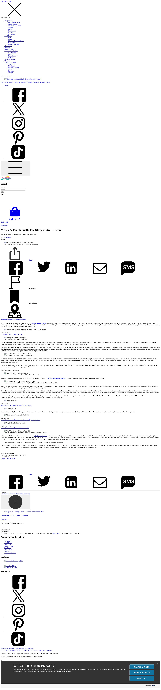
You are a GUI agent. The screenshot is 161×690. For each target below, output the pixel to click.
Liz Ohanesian (7, 237)
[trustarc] (154, 685)
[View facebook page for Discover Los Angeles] (18, 101)
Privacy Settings (15, 650)
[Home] (6, 180)
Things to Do (8, 21)
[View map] (15, 317)
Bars (9, 37)
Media (10, 69)
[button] (157, 664)
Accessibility (49, 650)
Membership (12, 66)
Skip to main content (7, 1)
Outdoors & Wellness (14, 26)
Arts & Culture (12, 24)
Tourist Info (7, 548)
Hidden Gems (12, 31)
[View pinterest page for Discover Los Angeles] (18, 144)
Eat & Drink (8, 36)
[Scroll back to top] (1, 660)
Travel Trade (12, 64)
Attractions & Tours (14, 22)
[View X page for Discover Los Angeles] (18, 115)
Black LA (11, 54)
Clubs (10, 39)
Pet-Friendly (11, 34)
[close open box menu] (15, 16)
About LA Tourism (10, 62)
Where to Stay (8, 49)
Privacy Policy (5, 650)
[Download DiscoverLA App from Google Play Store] (24, 648)
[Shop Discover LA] (15, 220)
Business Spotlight (13, 44)
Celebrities (23, 319)
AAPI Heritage (12, 52)
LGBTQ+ (11, 57)
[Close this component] (15, 502)
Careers (10, 72)
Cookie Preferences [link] (29, 650)
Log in (6, 85)
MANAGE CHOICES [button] (141, 667)
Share (30, 260)
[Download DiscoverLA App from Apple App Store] (7, 648)
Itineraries (7, 47)
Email (2, 527)
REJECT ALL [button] (142, 678)
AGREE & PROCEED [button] (142, 672)
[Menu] (15, 168)
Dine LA (11, 319)
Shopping (11, 27)
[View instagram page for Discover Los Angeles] (18, 130)
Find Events (8, 46)
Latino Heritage (12, 56)
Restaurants (11, 42)
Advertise (41, 650)
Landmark (17, 319)
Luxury (10, 32)
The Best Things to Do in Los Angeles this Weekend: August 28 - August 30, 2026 (25, 82)
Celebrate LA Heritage (11, 51)
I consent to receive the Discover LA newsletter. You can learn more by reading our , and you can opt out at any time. (41, 533)
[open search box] (80, 200)
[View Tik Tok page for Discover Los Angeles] (18, 158)
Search (3, 188)
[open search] (80, 200)
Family (10, 29)
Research (11, 71)
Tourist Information (10, 59)
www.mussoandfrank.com (8, 458)
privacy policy (56, 533)
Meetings (7, 61)
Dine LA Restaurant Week (16, 41)
